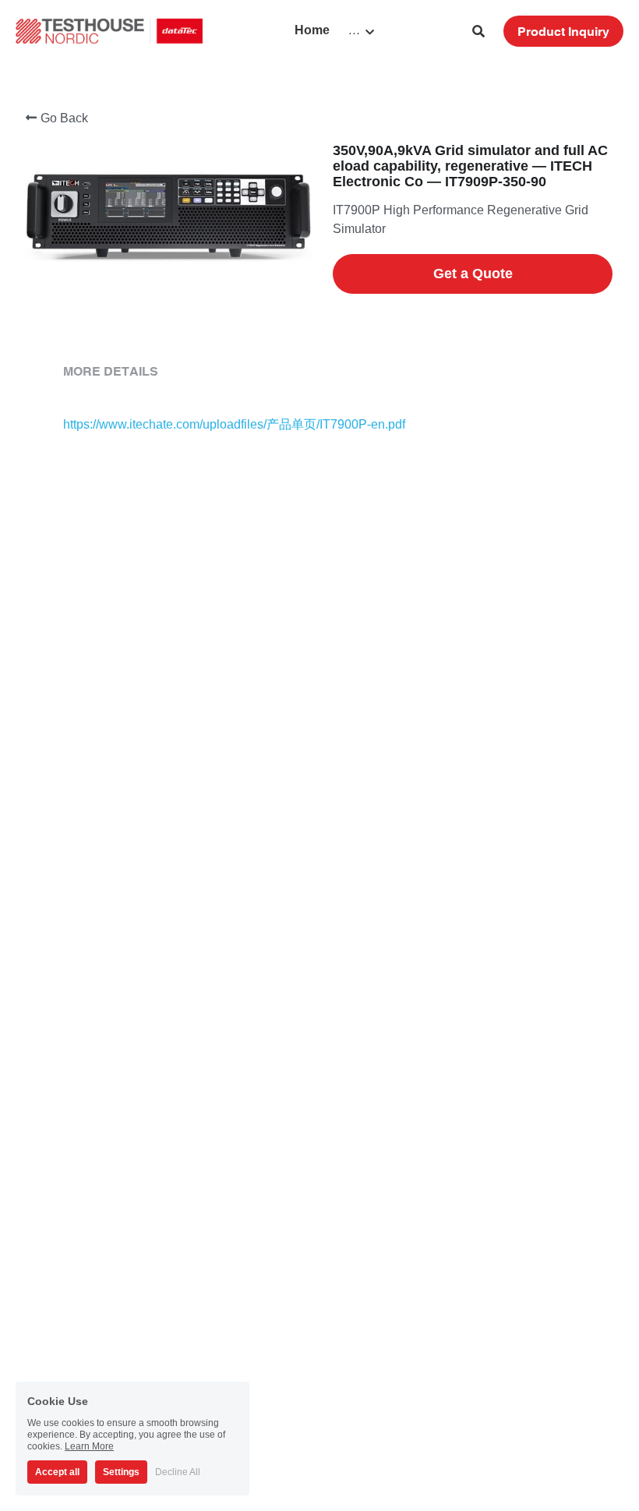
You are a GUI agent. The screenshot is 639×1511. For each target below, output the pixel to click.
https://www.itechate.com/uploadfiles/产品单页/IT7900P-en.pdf (234, 424)
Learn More (89, 1446)
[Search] (478, 31)
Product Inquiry (563, 31)
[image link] (109, 30)
